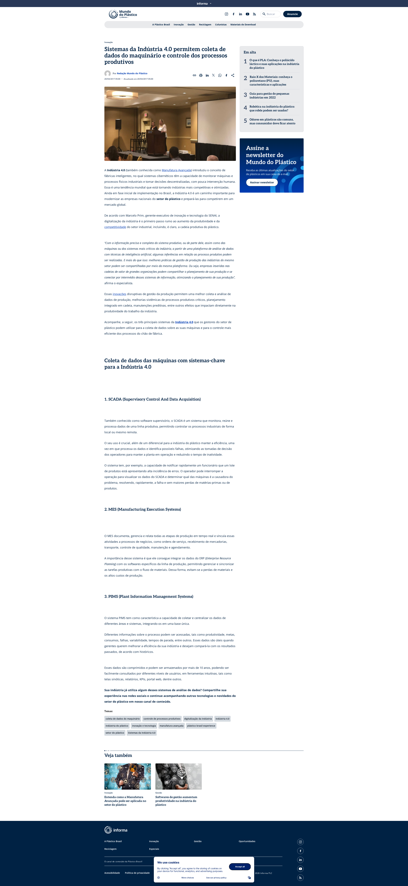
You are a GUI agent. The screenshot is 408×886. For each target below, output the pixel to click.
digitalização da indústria (198, 718)
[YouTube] (247, 14)
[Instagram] (226, 14)
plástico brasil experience (201, 725)
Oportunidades (247, 841)
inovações (119, 294)
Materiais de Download (243, 24)
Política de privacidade (137, 872)
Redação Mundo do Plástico (132, 73)
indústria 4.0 (222, 718)
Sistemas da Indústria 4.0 (141, 732)
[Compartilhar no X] (213, 75)
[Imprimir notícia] (201, 75)
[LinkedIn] (240, 14)
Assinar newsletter (262, 182)
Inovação (179, 24)
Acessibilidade (112, 872)
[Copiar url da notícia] (194, 75)
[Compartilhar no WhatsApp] (220, 75)
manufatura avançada (171, 725)
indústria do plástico (117, 725)
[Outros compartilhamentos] (232, 75)
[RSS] (254, 14)
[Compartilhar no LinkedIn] (207, 75)
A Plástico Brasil (161, 24)
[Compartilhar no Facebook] (226, 75)
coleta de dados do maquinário (123, 718)
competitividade (115, 227)
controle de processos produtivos (162, 718)
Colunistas (221, 24)
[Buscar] (264, 14)
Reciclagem (205, 24)
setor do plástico (115, 732)
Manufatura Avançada (176, 170)
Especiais (154, 848)
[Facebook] (233, 14)
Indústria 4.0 (184, 322)
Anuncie (292, 14)
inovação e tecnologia (144, 725)
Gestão (191, 24)
